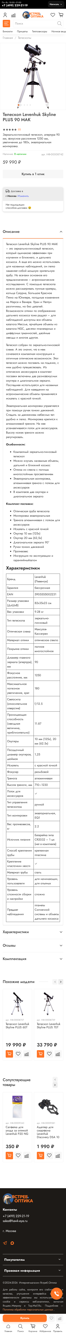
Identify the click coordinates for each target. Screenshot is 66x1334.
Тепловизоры (39, 31)
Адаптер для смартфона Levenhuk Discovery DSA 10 (48, 1132)
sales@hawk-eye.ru (15, 1220)
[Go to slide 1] (18, 105)
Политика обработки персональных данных (28, 1309)
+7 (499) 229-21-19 (16, 1216)
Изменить (23, 196)
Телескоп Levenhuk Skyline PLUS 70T (48, 1025)
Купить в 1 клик (33, 174)
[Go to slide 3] (24, 105)
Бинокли (8, 31)
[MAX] (12, 1244)
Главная (8, 38)
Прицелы (22, 31)
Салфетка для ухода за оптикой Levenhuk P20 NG (17, 1130)
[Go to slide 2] (21, 105)
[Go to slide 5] (30, 105)
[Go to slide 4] (27, 105)
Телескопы (24, 38)
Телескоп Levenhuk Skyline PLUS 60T (17, 1025)
